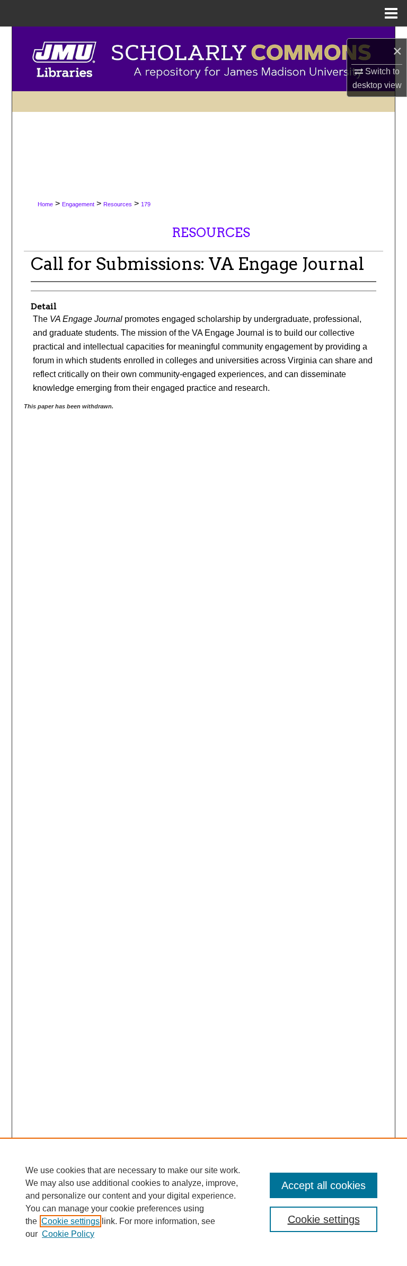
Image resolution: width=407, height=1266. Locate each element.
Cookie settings (70, 1221)
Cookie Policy (68, 1233)
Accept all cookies (323, 1185)
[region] (203, 1202)
